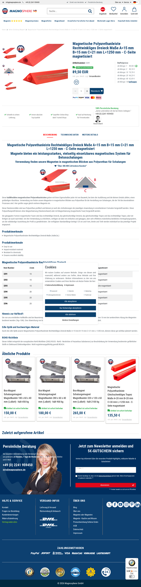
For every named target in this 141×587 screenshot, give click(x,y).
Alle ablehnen (70, 314)
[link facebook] (115, 504)
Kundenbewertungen (10, 514)
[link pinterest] (132, 504)
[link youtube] (120, 504)
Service (126, 2)
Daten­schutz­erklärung (54, 285)
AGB (75, 526)
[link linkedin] (137, 504)
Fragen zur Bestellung (10, 511)
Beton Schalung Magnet (17, 30)
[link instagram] (126, 504)
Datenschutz (78, 529)
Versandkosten (95, 76)
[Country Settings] (135, 2)
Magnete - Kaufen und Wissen (85, 518)
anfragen (133, 82)
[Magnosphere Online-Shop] (20, 11)
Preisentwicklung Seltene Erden (85, 522)
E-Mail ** (80, 468)
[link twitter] (109, 504)
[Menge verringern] (75, 91)
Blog (75, 507)
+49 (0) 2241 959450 (32, 2)
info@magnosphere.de (13, 2)
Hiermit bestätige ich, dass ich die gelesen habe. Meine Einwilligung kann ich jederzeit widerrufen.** (106, 477)
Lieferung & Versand (48, 507)
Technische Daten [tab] (69, 135)
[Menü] (136, 559)
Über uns (118, 2)
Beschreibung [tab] (50, 135)
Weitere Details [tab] (90, 135)
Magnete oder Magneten (83, 514)
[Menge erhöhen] (87, 91)
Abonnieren (104, 485)
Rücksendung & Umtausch (50, 511)
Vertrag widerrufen (9, 522)
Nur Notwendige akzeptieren (70, 308)
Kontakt (5, 507)
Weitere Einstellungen (70, 320)
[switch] (132, 576)
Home (4, 30)
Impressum (77, 533)
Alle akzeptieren (70, 301)
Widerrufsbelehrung (10, 518)
